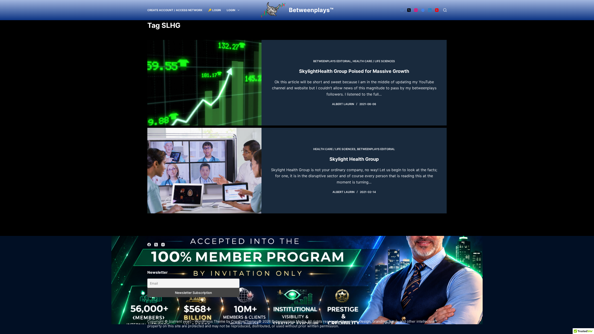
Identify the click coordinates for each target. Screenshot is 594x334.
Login (231, 10)
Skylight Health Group (354, 159)
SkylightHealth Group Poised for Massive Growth (354, 71)
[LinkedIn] (430, 10)
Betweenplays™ (311, 9)
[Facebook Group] (423, 10)
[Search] (445, 10)
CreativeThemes (244, 321)
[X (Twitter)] (409, 10)
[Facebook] (402, 10)
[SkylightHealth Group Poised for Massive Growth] (204, 82)
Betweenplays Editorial (332, 61)
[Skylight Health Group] (204, 170)
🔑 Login (214, 10)
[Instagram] (416, 10)
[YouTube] (437, 10)
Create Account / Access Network (174, 10)
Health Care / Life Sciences (374, 61)
